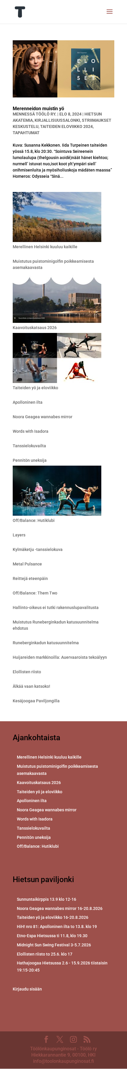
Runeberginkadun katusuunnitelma (46, 642)
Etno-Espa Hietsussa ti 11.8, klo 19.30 (52, 935)
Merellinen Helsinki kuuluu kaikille (45, 246)
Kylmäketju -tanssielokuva (38, 549)
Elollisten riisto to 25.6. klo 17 (44, 954)
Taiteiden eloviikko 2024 (66, 126)
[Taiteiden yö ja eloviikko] (57, 359)
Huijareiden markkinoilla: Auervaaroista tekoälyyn (60, 657)
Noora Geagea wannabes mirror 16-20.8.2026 (59, 908)
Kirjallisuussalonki (57, 120)
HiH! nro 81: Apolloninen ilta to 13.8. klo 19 (57, 926)
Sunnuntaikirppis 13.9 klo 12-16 (46, 899)
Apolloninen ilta (28, 402)
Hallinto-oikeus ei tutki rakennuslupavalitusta (56, 607)
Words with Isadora (30, 431)
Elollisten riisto (27, 671)
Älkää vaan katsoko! (31, 686)
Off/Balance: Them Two (35, 593)
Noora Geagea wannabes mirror (42, 416)
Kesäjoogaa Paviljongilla (36, 700)
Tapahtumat (26, 132)
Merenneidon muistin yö (38, 108)
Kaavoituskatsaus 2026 (35, 327)
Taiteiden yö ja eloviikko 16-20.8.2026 (52, 917)
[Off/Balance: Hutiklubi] (57, 491)
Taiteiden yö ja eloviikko (35, 387)
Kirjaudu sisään (27, 989)
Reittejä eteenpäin (30, 578)
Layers (19, 535)
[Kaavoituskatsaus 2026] (57, 299)
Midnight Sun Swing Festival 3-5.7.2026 (54, 945)
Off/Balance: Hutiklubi (34, 520)
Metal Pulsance (27, 564)
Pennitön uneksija (30, 460)
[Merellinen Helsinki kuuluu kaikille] (57, 218)
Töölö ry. (46, 114)
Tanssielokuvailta (29, 445)
